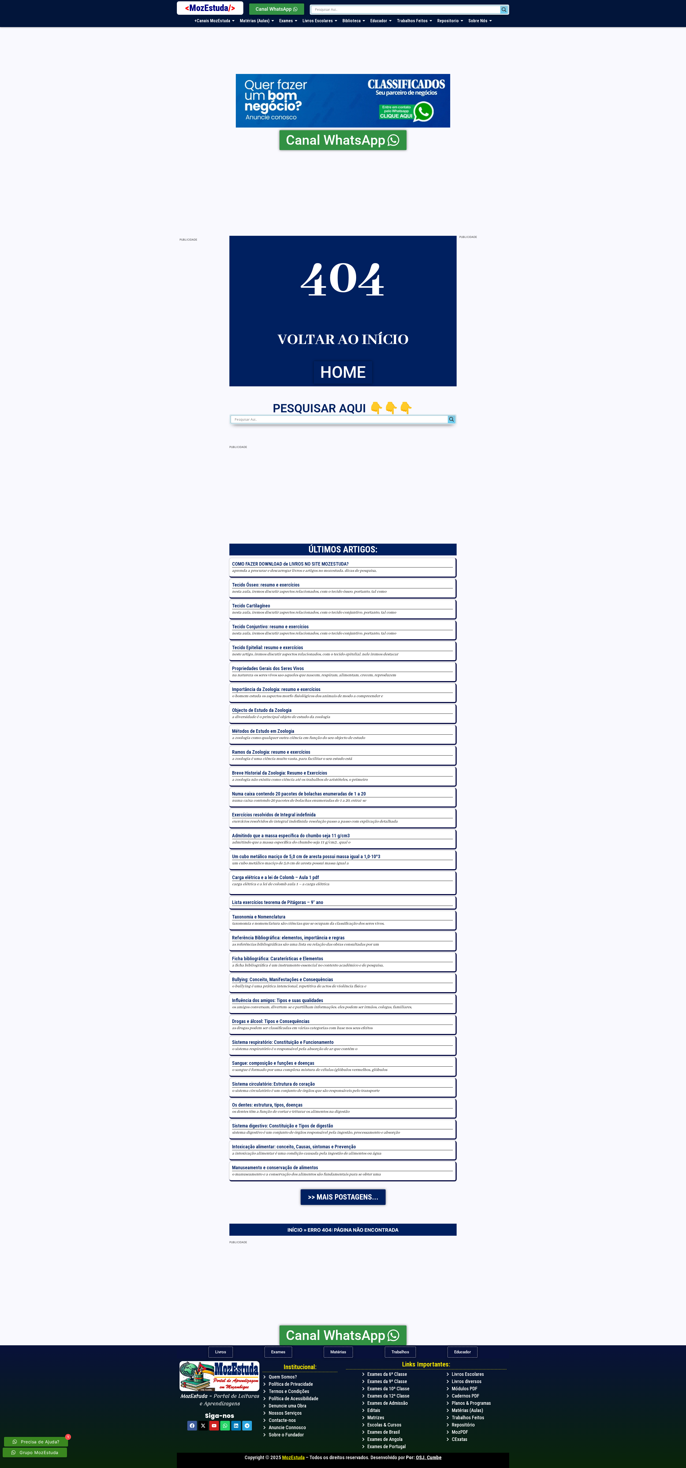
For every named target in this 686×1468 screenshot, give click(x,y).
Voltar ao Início (343, 340)
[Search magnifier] (504, 9)
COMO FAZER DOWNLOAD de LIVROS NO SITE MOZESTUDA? (290, 564)
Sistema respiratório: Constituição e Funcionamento (283, 1042)
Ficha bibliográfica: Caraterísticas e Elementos (277, 958)
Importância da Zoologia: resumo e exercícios (276, 689)
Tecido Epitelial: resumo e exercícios (267, 647)
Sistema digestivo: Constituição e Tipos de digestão (282, 1126)
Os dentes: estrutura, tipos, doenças (267, 1105)
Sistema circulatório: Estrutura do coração (273, 1084)
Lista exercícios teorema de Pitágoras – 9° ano (277, 902)
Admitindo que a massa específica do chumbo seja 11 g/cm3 (291, 835)
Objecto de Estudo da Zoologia (262, 710)
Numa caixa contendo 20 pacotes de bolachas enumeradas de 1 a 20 (299, 794)
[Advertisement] (337, 190)
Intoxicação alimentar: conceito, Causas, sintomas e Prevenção (294, 1146)
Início (295, 1230)
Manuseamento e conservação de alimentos (275, 1167)
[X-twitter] (203, 1425)
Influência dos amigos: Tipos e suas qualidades (277, 1000)
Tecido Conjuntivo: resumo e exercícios (270, 626)
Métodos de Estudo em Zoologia (263, 731)
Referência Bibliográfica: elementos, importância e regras (288, 937)
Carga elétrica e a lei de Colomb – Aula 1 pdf (275, 877)
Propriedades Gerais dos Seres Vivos (268, 668)
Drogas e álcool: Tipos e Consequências (271, 1021)
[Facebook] (192, 1425)
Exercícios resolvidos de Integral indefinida (274, 814)
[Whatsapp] (225, 1425)
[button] (343, 1197)
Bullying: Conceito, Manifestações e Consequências (282, 979)
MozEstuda (212, 8)
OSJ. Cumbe (429, 1457)
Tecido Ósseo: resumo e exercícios (266, 585)
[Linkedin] (236, 1425)
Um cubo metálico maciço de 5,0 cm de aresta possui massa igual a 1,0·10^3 (306, 856)
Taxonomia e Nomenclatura (258, 917)
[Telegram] (247, 1425)
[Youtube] (214, 1425)
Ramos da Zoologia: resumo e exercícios (271, 752)
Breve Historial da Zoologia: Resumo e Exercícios (279, 773)
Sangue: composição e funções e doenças (273, 1063)
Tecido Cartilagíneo (251, 605)
